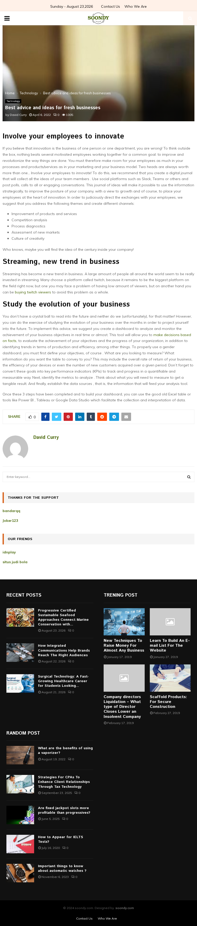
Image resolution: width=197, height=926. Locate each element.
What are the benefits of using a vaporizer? (65, 750)
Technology (13, 101)
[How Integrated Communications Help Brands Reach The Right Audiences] (20, 652)
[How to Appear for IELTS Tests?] (20, 844)
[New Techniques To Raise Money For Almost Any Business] (124, 621)
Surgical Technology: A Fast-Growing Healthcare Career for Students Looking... (63, 681)
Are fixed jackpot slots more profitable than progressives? (64, 810)
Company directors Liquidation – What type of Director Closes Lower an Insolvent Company (122, 707)
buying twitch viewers (33, 292)
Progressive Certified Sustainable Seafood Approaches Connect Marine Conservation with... (63, 617)
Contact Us (110, 6)
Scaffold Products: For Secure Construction (168, 702)
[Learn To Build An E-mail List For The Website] (170, 621)
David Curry (18, 115)
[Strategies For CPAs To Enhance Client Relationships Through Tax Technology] (20, 784)
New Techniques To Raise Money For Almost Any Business (124, 645)
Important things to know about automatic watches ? (62, 868)
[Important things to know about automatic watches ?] (20, 873)
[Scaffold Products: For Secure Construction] (170, 678)
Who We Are (135, 6)
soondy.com (124, 908)
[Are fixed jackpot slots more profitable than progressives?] (20, 815)
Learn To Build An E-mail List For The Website (170, 645)
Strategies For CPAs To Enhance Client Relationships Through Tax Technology (64, 782)
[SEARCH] (188, 477)
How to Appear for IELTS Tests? (60, 839)
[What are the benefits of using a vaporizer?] (20, 755)
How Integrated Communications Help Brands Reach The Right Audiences (64, 650)
